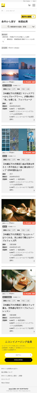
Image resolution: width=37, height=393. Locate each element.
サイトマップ (5, 379)
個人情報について (6, 372)
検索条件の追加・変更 (18, 26)
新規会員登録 (18, 360)
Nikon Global (5, 383)
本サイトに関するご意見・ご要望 (11, 376)
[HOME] (2, 11)
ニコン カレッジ (10, 10)
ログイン (18, 355)
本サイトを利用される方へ (9, 368)
